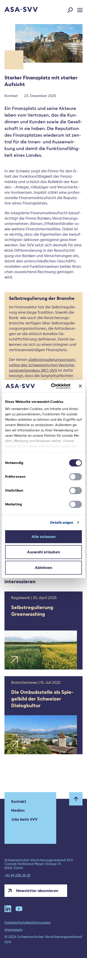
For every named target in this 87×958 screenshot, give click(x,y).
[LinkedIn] (7, 908)
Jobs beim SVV (24, 819)
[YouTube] (19, 908)
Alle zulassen (43, 536)
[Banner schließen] (80, 386)
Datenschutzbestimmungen (27, 922)
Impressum (13, 929)
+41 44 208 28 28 (17, 875)
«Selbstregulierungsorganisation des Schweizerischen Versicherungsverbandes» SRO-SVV (42, 365)
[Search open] (71, 9)
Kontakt (18, 801)
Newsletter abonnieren (37, 890)
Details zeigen (61, 522)
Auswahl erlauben (43, 552)
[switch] (75, 476)
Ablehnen (43, 567)
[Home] (14, 10)
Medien (18, 810)
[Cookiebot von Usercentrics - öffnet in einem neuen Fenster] (52, 386)
